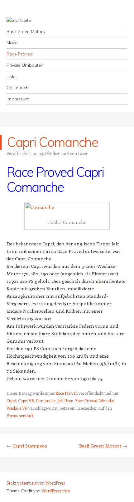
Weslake (106, 400)
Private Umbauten (25, 65)
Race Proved (20, 54)
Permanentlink (20, 415)
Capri (11, 400)
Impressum (18, 99)
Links (12, 76)
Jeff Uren (65, 400)
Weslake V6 (17, 408)
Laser (83, 153)
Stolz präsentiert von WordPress (36, 482)
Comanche (45, 400)
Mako (12, 43)
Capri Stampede (27, 445)
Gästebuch (17, 87)
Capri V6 (26, 400)
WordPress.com (55, 490)
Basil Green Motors (26, 31)
